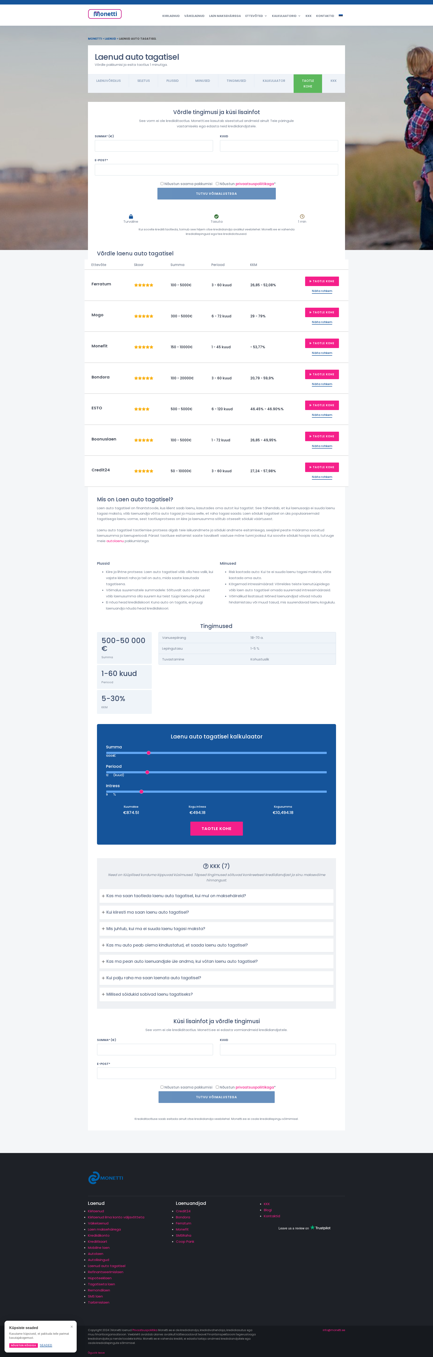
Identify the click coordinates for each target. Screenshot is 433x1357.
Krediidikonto (99, 1235)
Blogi (268, 1210)
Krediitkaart (97, 1241)
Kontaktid (325, 16)
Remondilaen (99, 1290)
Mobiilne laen (99, 1247)
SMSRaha (183, 1235)
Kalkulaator (274, 80)
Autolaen (95, 1253)
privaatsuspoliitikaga (255, 183)
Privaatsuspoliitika (144, 1330)
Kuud (224, 136)
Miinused (202, 80)
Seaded (46, 1345)
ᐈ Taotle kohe (322, 281)
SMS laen (95, 1296)
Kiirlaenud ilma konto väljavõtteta (116, 1217)
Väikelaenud (194, 16)
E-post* (101, 160)
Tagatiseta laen (101, 1284)
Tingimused (236, 80)
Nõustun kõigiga (23, 1345)
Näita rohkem (322, 291)
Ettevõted (254, 16)
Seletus (143, 80)
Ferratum (183, 1223)
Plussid (172, 80)
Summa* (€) (104, 136)
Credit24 (183, 1211)
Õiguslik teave (96, 1353)
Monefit (182, 1229)
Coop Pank (185, 1241)
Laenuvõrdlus (108, 80)
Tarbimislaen (98, 1302)
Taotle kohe (308, 83)
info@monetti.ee (334, 1330)
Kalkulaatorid (284, 16)
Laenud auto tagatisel (106, 1265)
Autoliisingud (98, 1259)
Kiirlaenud (171, 16)
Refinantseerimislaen (105, 1272)
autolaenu (115, 541)
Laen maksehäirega (225, 16)
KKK (309, 16)
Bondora (183, 1217)
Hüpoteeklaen (100, 1278)
